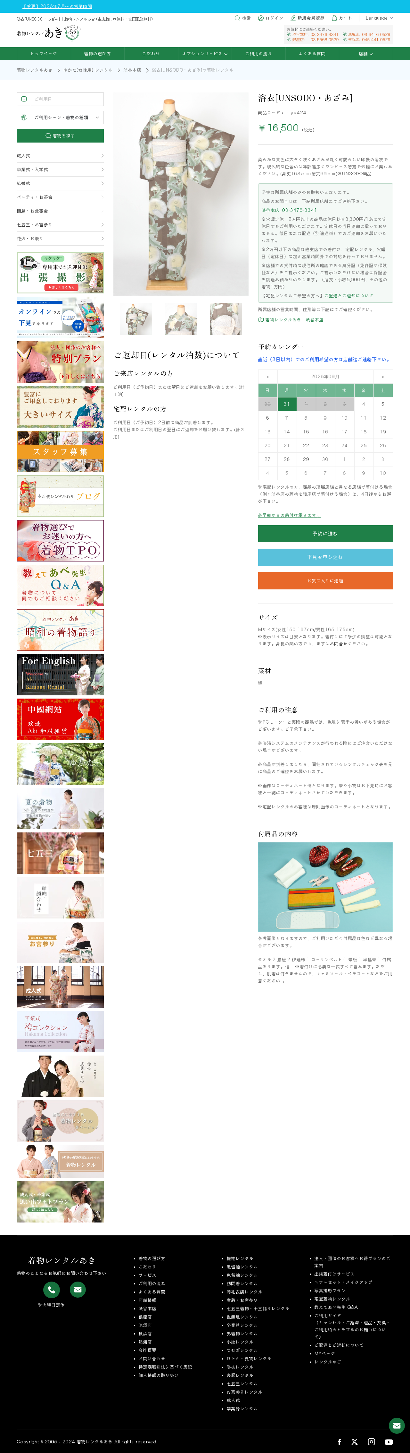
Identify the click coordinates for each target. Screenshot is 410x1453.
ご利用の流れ (258, 53)
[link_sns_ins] (371, 1441)
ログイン (274, 18)
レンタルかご (328, 1362)
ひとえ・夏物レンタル (249, 1358)
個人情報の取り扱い (159, 1375)
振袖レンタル (240, 1258)
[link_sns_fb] (339, 1441)
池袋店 (145, 1325)
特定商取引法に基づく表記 (166, 1367)
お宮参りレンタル (245, 1392)
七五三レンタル (242, 1383)
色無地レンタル (242, 1317)
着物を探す (63, 136)
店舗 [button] (364, 53)
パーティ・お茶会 (35, 197)
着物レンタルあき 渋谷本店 (294, 320)
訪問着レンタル (242, 1283)
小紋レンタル (240, 1342)
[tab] (136, 319)
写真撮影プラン (330, 1290)
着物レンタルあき (35, 70)
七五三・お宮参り (35, 224)
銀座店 (145, 1317)
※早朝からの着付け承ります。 (289, 515)
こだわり (151, 53)
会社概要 (148, 1350)
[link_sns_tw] (354, 1441)
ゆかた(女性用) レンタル (88, 70)
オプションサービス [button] (203, 53)
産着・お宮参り (242, 1300)
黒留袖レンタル (242, 1267)
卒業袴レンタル (242, 1325)
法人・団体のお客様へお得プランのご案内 (353, 1262)
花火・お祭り (30, 238)
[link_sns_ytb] (389, 1441)
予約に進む (325, 533)
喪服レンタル (240, 1375)
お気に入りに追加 (325, 581)
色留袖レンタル (242, 1275)
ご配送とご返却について (349, 295)
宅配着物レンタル (332, 1299)
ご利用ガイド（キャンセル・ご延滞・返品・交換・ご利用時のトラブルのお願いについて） (353, 1326)
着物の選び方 (97, 53)
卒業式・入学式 (32, 169)
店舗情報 (148, 1300)
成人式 (23, 155)
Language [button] (377, 18)
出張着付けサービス (335, 1274)
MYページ (325, 1353)
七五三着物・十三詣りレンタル (258, 1308)
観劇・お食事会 (32, 211)
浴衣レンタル (240, 1367)
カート (346, 18)
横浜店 (145, 1333)
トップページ (43, 53)
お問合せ (339, 643)
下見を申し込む (325, 557)
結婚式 (23, 183)
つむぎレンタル (242, 1350)
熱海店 (145, 1342)
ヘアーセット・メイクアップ (344, 1282)
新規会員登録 (311, 18)
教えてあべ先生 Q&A (336, 1307)
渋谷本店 (133, 70)
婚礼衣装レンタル (245, 1292)
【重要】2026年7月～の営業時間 (57, 6)
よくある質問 (312, 53)
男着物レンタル (242, 1333)
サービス (148, 1275)
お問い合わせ (152, 1358)
